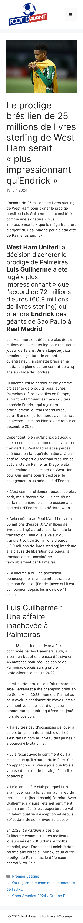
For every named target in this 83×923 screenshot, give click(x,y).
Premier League (25, 876)
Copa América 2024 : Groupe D (39, 896)
